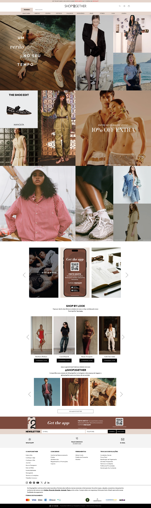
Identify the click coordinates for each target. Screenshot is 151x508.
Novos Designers (31, 465)
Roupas (48, 13)
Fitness (102, 13)
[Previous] (24, 275)
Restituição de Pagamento (108, 459)
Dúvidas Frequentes (106, 461)
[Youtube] (37, 483)
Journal (28, 463)
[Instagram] (27, 483)
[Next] (127, 275)
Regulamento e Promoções (59, 461)
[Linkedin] (48, 483)
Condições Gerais (105, 455)
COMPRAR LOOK (41, 360)
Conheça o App (30, 458)
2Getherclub (55, 459)
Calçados (69, 13)
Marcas (37, 13)
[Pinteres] (34, 483)
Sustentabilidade (31, 470)
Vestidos (59, 13)
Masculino (39, 9)
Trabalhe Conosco (31, 478)
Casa (113, 13)
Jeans (91, 13)
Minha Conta (79, 455)
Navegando (29, 473)
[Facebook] (30, 483)
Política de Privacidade (107, 466)
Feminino (27, 9)
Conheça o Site (30, 460)
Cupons (53, 464)
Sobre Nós (29, 455)
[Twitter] (41, 483)
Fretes (53, 457)
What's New (26, 13)
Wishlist (78, 459)
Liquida (124, 13)
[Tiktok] (45, 483)
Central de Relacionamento (59, 455)
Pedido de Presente (82, 457)
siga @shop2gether (75, 411)
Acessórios (80, 13)
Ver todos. (80, 311)
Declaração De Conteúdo (108, 468)
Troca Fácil (103, 457)
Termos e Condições (32, 475)
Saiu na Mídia (30, 468)
